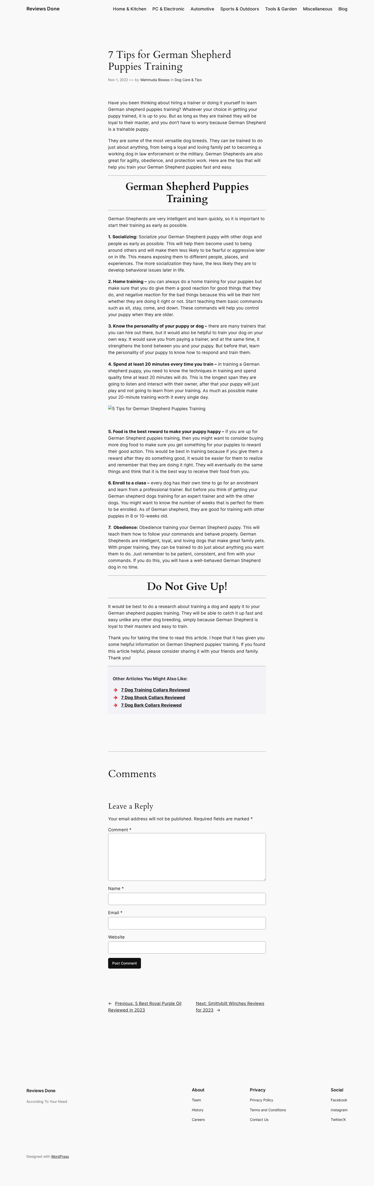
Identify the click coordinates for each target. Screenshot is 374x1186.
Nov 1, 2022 (118, 80)
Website (116, 937)
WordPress (60, 1156)
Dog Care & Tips (188, 80)
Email (115, 912)
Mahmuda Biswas (154, 80)
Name (116, 888)
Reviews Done (43, 9)
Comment (120, 829)
